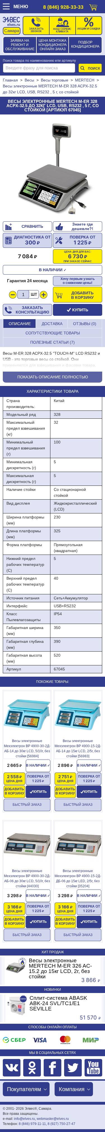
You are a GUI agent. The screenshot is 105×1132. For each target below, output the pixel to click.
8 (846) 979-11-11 (32, 1124)
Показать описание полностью (52, 377)
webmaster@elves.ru (53, 1119)
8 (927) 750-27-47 (61, 1124)
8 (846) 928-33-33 (63, 7)
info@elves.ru (24, 1119)
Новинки (52, 990)
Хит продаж (52, 952)
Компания (72, 1089)
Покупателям (24, 1089)
